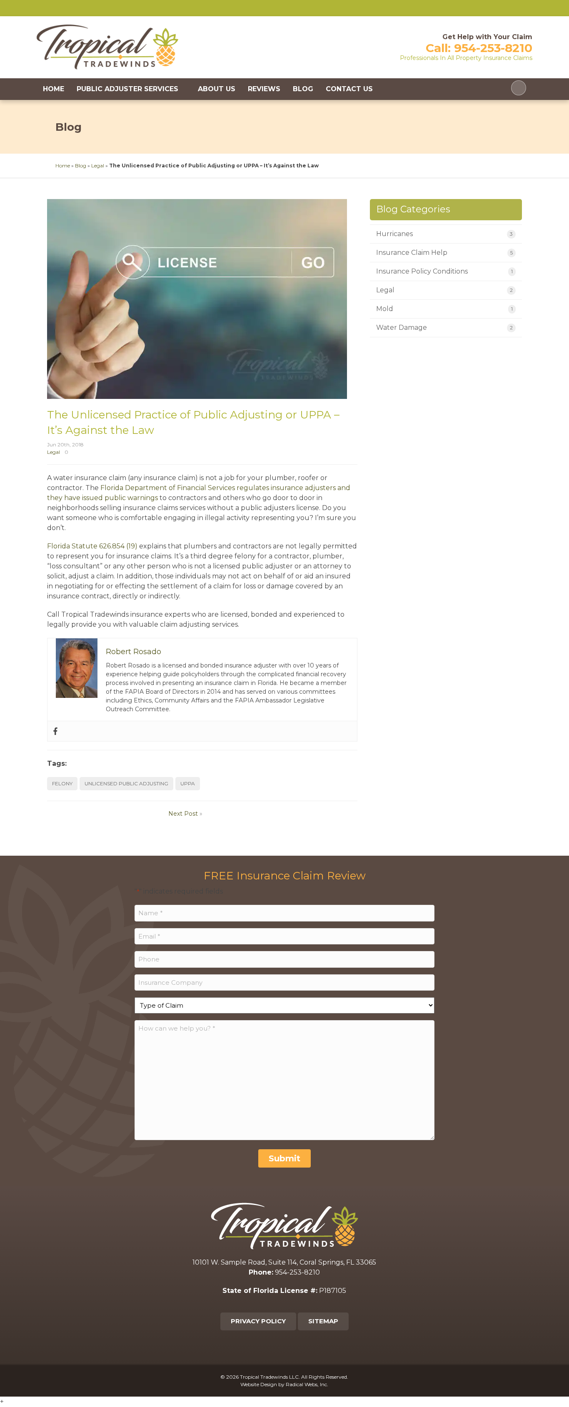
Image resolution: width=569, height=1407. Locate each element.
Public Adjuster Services (127, 89)
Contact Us (349, 89)
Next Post (183, 813)
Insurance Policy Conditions (422, 271)
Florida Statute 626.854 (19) (92, 546)
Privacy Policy (258, 1321)
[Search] (518, 87)
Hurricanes (394, 234)
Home (53, 89)
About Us (216, 89)
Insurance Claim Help (411, 252)
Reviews (264, 89)
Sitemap (323, 1321)
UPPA (187, 783)
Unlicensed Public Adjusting (126, 783)
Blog (303, 89)
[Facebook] (55, 731)
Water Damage (401, 327)
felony (62, 783)
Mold (384, 309)
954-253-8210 (493, 48)
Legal (97, 165)
